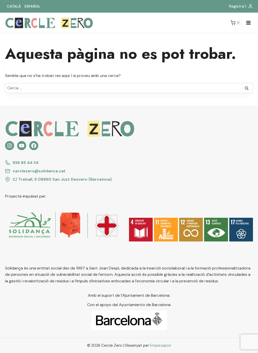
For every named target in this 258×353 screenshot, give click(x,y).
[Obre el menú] (248, 23)
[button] (141, 229)
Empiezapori (160, 345)
